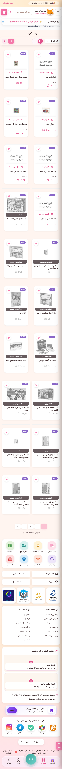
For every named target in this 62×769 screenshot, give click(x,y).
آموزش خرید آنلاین (51, 618)
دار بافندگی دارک (51, 125)
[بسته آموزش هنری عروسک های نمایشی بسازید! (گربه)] (16, 488)
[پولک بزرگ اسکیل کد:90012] (45, 158)
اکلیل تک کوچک (51, 77)
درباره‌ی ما (26, 618)
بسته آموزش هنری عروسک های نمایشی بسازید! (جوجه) (47, 456)
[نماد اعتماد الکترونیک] (53, 595)
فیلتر (59, 747)
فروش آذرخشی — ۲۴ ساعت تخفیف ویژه (21, 21)
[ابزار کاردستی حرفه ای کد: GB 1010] (16, 252)
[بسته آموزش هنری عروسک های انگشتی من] (46, 394)
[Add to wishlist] (38, 54)
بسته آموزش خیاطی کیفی (47, 361)
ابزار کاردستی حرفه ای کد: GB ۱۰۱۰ (16, 266)
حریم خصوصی (24, 631)
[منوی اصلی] (58, 12)
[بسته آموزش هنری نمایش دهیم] (16, 63)
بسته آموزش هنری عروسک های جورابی (18, 409)
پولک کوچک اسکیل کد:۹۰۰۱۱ (18, 172)
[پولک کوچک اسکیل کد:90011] (16, 158)
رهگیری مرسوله (52, 614)
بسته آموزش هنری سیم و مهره (16, 361)
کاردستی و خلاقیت (47, 26)
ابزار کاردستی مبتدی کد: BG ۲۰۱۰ (46, 313)
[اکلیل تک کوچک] (45, 63)
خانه (58, 26)
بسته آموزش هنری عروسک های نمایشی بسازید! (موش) (47, 503)
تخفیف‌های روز (18, 581)
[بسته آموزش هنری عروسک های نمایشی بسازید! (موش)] (46, 488)
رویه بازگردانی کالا (51, 635)
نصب (12, 710)
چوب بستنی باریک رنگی (48, 219)
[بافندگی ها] (16, 299)
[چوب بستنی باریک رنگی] (45, 205)
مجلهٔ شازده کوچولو (23, 623)
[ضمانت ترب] (9, 595)
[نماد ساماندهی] (38, 595)
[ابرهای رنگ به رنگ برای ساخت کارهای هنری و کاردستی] (46, 252)
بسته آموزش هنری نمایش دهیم (16, 77)
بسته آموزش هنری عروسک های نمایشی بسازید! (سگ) (18, 456)
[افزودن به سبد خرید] (45, 72)
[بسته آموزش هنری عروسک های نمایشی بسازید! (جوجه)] (46, 441)
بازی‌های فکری (18, 574)
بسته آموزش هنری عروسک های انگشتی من (47, 409)
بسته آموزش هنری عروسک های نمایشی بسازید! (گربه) (18, 503)
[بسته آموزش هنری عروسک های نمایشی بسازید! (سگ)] (16, 441)
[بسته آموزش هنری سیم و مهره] (16, 346)
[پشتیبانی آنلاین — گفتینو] (31, 759)
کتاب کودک (49, 574)
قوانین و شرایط (52, 631)
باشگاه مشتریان (24, 635)
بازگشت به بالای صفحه (29, 741)
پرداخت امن (53, 627)
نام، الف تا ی (53, 41)
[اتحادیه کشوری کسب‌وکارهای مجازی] (24, 595)
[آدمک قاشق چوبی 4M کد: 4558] (16, 205)
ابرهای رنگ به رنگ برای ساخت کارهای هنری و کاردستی (46, 267)
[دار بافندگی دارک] (45, 110)
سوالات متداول (24, 627)
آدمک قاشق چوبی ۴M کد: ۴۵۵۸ (16, 219)
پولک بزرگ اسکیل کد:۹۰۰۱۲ (48, 172)
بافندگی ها (23, 313)
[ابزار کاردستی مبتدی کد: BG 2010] (45, 299)
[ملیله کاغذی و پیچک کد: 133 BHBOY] (16, 110)
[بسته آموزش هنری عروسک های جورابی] (16, 394)
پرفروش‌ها (50, 581)
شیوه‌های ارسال (52, 623)
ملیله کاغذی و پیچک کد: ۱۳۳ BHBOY (16, 125)
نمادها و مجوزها (24, 639)
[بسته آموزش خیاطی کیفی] (45, 346)
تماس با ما (26, 614)
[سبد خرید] (4, 12)
